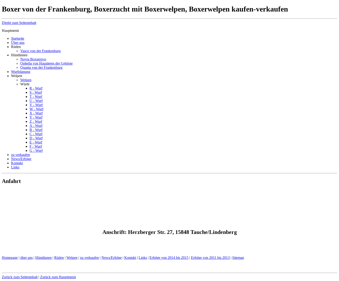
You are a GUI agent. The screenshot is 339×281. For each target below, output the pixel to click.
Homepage (10, 258)
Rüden (59, 258)
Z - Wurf (36, 121)
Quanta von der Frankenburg (41, 67)
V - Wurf (36, 105)
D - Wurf (36, 138)
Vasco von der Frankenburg (40, 51)
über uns (26, 258)
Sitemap (238, 258)
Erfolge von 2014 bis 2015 (168, 258)
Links (15, 167)
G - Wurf (36, 150)
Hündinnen (43, 258)
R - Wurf (36, 88)
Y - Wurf (36, 117)
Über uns (17, 43)
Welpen (25, 80)
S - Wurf (36, 92)
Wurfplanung (20, 72)
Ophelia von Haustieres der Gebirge (46, 63)
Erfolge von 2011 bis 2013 (210, 258)
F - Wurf (36, 146)
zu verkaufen (20, 155)
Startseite (17, 38)
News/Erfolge (21, 159)
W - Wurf (36, 109)
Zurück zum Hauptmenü (58, 277)
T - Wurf (36, 97)
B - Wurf (36, 130)
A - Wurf (36, 126)
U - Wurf (36, 101)
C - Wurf (36, 134)
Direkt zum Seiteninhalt (19, 23)
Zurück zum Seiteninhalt (20, 277)
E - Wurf (36, 142)
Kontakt (17, 163)
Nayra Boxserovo (33, 59)
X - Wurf (36, 113)
